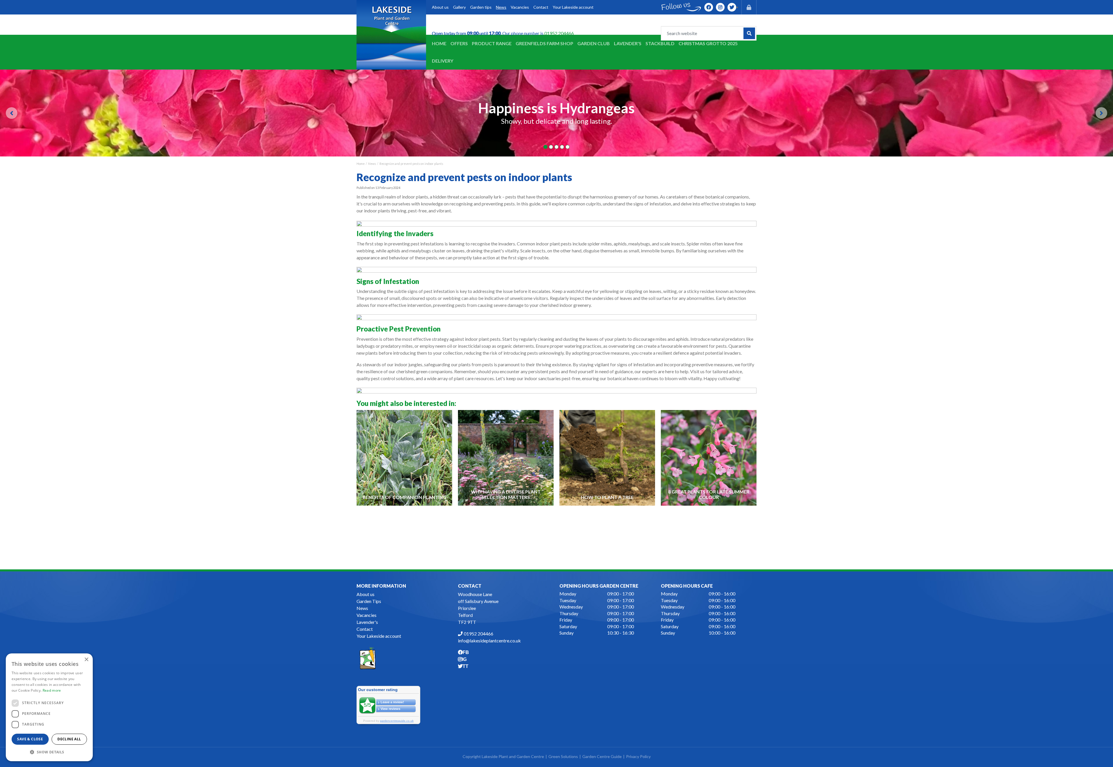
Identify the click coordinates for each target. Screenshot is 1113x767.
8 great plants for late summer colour (708, 494)
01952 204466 (559, 33)
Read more (52, 690)
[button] (49, 751)
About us (365, 594)
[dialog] (49, 707)
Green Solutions (563, 756)
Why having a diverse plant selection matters (506, 494)
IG (720, 7)
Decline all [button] (69, 739)
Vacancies (367, 615)
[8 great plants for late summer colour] (708, 457)
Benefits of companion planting (404, 497)
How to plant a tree (607, 497)
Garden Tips (369, 601)
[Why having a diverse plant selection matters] (506, 457)
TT (732, 7)
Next (1101, 113)
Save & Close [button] (30, 739)
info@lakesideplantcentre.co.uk (489, 640)
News (362, 608)
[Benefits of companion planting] (404, 457)
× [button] (86, 659)
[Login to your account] (749, 7)
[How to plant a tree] (607, 457)
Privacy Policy (638, 756)
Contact (365, 629)
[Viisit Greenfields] (367, 657)
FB (708, 7)
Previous (11, 113)
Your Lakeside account (379, 636)
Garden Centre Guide (602, 756)
